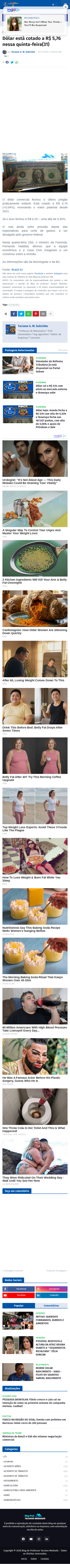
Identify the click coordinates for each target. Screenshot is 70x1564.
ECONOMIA (14, 305)
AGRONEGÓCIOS (36, 1500)
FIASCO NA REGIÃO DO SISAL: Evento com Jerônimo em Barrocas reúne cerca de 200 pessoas (34, 1421)
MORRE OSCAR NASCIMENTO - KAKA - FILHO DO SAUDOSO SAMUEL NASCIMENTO (49, 1373)
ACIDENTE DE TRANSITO (36, 1471)
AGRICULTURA (36, 1485)
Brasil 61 (17, 269)
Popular (18, 1305)
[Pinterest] (36, 313)
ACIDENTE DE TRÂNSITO (36, 1476)
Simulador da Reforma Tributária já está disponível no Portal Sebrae (49, 366)
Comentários (51, 1305)
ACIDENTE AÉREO (36, 1466)
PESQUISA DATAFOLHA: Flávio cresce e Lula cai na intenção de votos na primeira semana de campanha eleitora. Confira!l (33, 1403)
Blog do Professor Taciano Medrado (40, 1550)
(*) (36, 1456)
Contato (45, 1559)
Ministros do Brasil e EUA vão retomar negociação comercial (32, 1438)
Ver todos (63, 350)
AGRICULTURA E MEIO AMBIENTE (36, 1490)
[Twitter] (12, 62)
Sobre (34, 1559)
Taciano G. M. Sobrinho (33, 326)
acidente (36, 1461)
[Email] (43, 313)
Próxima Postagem (56, 1270)
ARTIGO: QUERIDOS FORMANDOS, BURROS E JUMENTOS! (50, 1320)
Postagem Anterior (13, 1270)
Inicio (24, 1559)
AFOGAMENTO (36, 1480)
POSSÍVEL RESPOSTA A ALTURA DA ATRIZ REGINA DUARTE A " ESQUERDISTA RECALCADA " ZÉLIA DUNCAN (50, 1348)
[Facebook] (7, 62)
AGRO (36, 1495)
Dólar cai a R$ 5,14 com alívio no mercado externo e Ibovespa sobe (51, 389)
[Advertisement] (35, 106)
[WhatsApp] (16, 62)
